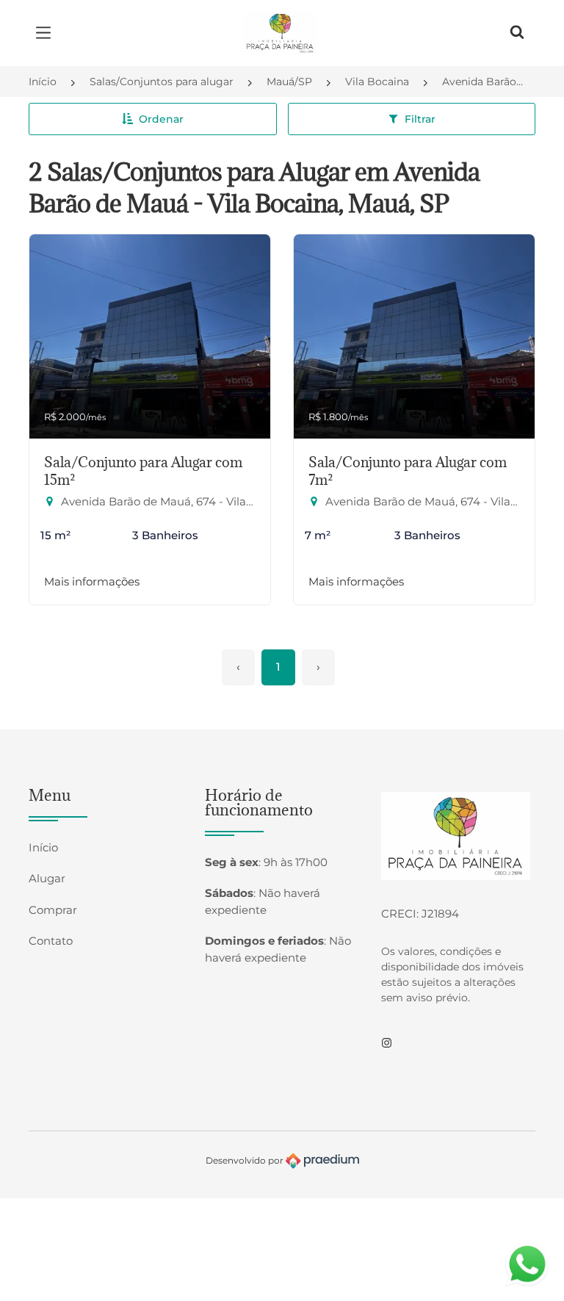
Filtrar (420, 119)
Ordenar (161, 119)
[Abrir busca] (517, 33)
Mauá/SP (289, 81)
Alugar (47, 878)
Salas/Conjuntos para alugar (162, 81)
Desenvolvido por (246, 1160)
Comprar (53, 910)
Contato (51, 941)
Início (43, 81)
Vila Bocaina (377, 81)
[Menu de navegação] (47, 33)
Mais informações (92, 581)
